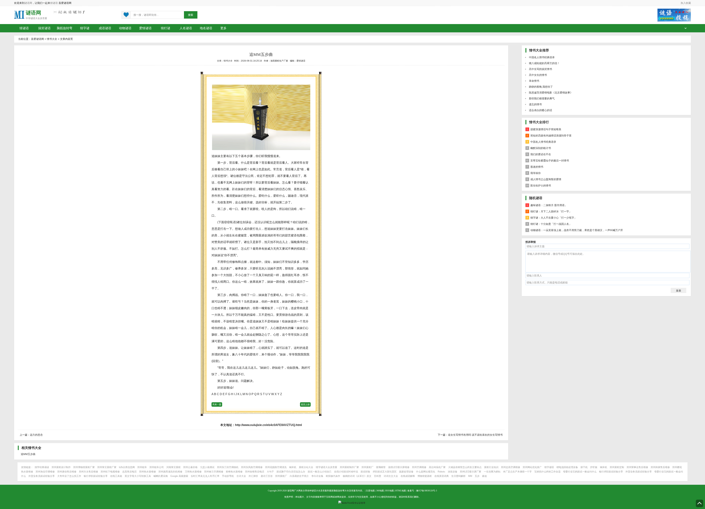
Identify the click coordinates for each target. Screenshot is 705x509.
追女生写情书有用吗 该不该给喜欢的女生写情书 (475, 434)
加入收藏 (686, 2)
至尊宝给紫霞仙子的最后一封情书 (548, 160)
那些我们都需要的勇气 (542, 98)
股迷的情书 (535, 166)
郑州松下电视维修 (110, 471)
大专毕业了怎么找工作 (69, 476)
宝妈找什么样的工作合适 (547, 471)
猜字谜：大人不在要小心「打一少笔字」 (552, 217)
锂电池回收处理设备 (567, 467)
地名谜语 (206, 28)
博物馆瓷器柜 (424, 476)
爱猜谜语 (301, 61)
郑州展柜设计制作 (61, 467)
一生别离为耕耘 (492, 471)
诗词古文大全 (391, 476)
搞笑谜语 (44, 28)
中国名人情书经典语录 (542, 57)
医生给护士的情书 (538, 185)
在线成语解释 (408, 476)
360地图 (380, 490)
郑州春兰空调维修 (213, 471)
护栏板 (593, 467)
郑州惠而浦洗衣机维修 (170, 471)
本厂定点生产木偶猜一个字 (517, 471)
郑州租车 (142, 467)
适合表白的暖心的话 (540, 110)
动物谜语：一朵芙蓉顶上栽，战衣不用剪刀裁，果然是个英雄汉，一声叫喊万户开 (575, 230)
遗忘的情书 (535, 104)
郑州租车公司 (156, 467)
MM (470, 476)
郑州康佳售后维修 (66, 471)
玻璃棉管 (381, 467)
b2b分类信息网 (127, 467)
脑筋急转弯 (64, 28)
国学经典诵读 (42, 467)
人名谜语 (186, 28)
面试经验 (365, 471)
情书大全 (52, 38)
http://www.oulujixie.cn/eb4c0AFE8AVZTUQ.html (268, 425)
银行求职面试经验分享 (611, 471)
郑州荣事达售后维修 (637, 467)
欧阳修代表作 (333, 476)
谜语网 (28, 2)
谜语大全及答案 (38, 18)
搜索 (190, 15)
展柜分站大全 (306, 467)
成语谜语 (105, 28)
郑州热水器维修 (147, 471)
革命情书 (534, 80)
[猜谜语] (19, 14)
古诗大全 (241, 476)
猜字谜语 (549, 467)
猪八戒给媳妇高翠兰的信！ (544, 63)
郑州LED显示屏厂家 (470, 471)
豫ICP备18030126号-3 (426, 490)
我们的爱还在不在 (539, 154)
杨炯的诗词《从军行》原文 (357, 476)
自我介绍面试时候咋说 (346, 471)
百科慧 (377, 476)
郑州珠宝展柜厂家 (106, 467)
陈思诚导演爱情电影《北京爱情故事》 (551, 92)
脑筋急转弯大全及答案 (345, 490)
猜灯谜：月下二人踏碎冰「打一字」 (549, 211)
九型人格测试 (207, 467)
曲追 (484, 476)
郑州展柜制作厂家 (349, 467)
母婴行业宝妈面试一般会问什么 (579, 471)
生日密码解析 (458, 476)
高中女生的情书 (538, 74)
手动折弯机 (228, 476)
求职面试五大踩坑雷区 (385, 471)
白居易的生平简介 (299, 476)
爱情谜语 (145, 28)
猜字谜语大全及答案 (326, 467)
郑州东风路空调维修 (252, 467)
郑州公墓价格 (190, 467)
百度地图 (370, 490)
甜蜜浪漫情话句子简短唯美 (544, 129)
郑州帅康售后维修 (660, 467)
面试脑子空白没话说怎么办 (290, 471)
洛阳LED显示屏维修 (398, 467)
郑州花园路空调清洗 (276, 467)
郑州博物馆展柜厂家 (84, 467)
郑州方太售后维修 (88, 471)
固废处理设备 (406, 471)
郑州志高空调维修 (510, 467)
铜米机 (292, 467)
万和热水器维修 (193, 471)
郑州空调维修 (419, 467)
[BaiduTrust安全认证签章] (352, 503)
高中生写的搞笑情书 (540, 69)
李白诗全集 (317, 476)
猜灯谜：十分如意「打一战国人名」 (549, 223)
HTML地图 (400, 490)
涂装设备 (452, 471)
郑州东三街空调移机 (227, 467)
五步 (477, 476)
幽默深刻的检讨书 (539, 148)
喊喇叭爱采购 (160, 476)
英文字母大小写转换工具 (138, 476)
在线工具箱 (116, 476)
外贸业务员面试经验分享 (639, 471)
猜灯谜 (165, 28)
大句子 (270, 471)
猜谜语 (54, 2)
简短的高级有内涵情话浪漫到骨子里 (549, 135)
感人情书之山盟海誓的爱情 (544, 179)
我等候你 (534, 173)
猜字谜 (84, 28)
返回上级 (305, 404)
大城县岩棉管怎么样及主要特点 (465, 467)
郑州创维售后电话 (254, 471)
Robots (441, 471)
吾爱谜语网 (37, 38)
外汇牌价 (253, 476)
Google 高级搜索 (179, 476)
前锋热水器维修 (234, 471)
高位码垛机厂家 (437, 467)
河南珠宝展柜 (173, 467)
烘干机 (584, 467)
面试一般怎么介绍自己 (320, 471)
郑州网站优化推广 (532, 467)
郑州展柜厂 (367, 467)
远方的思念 (36, 434)
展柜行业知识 (491, 467)
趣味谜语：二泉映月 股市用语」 (547, 205)
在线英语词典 (441, 476)
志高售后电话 (129, 471)
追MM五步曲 (28, 454)
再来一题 (216, 404)
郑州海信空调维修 (45, 471)
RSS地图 (389, 490)
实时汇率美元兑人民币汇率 (205, 476)
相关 (31, 448)
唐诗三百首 (267, 476)
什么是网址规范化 (425, 471)
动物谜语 (125, 28)
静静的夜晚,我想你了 (541, 86)
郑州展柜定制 (617, 467)
